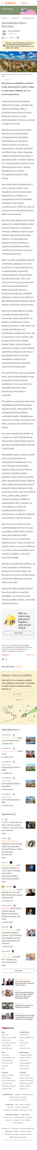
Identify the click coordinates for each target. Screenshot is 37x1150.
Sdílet (13, 37)
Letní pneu (29, 1117)
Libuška (4, 838)
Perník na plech (24, 1068)
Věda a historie (8, 865)
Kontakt (16, 1131)
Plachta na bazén (25, 1104)
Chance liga (5, 1055)
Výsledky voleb (6, 1040)
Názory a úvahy (8, 737)
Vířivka (30, 1110)
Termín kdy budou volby (9, 1043)
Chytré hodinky (25, 1120)
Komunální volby (7, 1048)
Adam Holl (5, 862)
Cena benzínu (23, 1097)
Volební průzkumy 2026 (9, 1037)
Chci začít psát (17, 694)
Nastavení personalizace (18, 1137)
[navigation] (2, 3)
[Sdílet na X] (6, 659)
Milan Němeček (14, 31)
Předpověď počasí (27, 1094)
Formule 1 (5, 1066)
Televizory (17, 1120)
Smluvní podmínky (27, 1128)
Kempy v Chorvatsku (8, 1075)
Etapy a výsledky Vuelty (27, 1037)
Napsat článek (18, 633)
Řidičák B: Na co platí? (26, 1083)
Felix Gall (22, 1045)
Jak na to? (18, 699)
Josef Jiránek (6, 951)
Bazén (17, 1104)
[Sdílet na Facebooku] (3, 659)
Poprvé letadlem (7, 1078)
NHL (3, 1068)
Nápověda (8, 1131)
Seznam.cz (25, 3)
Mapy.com (18, 1094)
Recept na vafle (24, 1066)
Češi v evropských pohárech (17, 1100)
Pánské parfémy (18, 1123)
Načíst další (18, 971)
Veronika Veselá (7, 905)
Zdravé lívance (24, 1060)
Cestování (19, 666)
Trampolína (10, 1107)
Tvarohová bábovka (25, 1063)
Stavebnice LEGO (8, 1117)
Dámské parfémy (20, 1117)
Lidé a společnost (9, 841)
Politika (5, 908)
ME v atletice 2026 (7, 1063)
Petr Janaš (8, 886)
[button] (18, 61)
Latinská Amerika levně (9, 1086)
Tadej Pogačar (24, 1043)
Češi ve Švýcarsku (7, 1083)
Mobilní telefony (25, 1114)
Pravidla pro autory (11, 1134)
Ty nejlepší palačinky (26, 1055)
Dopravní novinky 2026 (26, 1080)
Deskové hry (9, 1120)
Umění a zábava (9, 751)
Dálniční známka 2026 (26, 1078)
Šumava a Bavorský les (8, 1080)
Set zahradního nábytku (10, 1110)
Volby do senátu (6, 1045)
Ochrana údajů (25, 1131)
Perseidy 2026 (13, 1097)
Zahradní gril (23, 1110)
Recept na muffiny (25, 1057)
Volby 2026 (5, 1035)
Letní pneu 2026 (24, 1075)
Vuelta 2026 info (24, 1035)
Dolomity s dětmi (7, 1088)
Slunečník (18, 1107)
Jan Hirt (22, 1040)
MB (2, 819)
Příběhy (5, 822)
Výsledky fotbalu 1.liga (8, 1057)
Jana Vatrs (5, 927)
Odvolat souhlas (25, 1134)
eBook (6, 37)
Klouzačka (26, 1107)
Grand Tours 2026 (25, 1048)
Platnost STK (23, 1088)
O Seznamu (15, 1128)
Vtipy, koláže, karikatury (8, 955)
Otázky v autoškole (25, 1086)
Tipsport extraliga (7, 1060)
